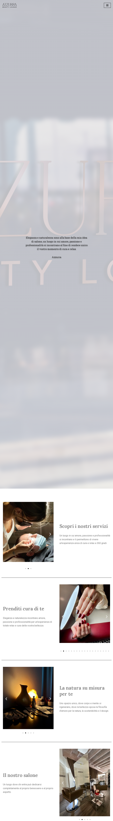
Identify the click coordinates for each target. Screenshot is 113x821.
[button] (25, 568)
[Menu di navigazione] (107, 5)
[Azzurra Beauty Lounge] (9, 5)
